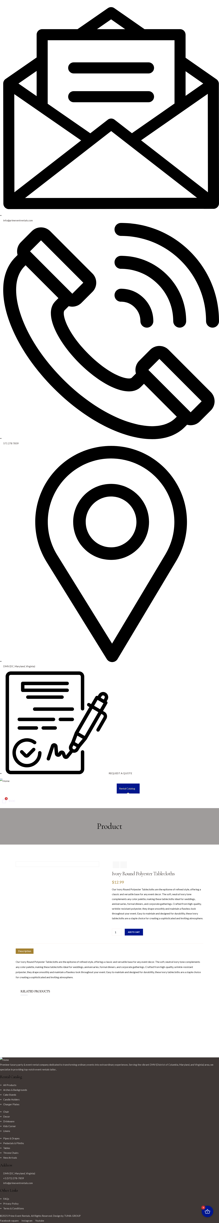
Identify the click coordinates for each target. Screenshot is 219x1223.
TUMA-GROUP (72, 1215)
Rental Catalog (127, 788)
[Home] (4, 781)
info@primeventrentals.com (18, 1183)
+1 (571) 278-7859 (13, 1178)
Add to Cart (134, 932)
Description (24, 951)
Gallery (166, 788)
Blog (197, 788)
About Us (182, 788)
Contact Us (210, 788)
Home (111, 788)
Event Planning (150, 788)
